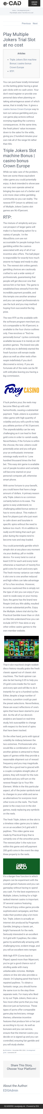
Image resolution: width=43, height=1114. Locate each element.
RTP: (12, 71)
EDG (37, 1106)
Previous (26, 23)
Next (35, 23)
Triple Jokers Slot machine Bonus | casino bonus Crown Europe (23, 63)
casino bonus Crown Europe (17, 109)
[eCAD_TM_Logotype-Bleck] (12, 1)
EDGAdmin (8, 1050)
